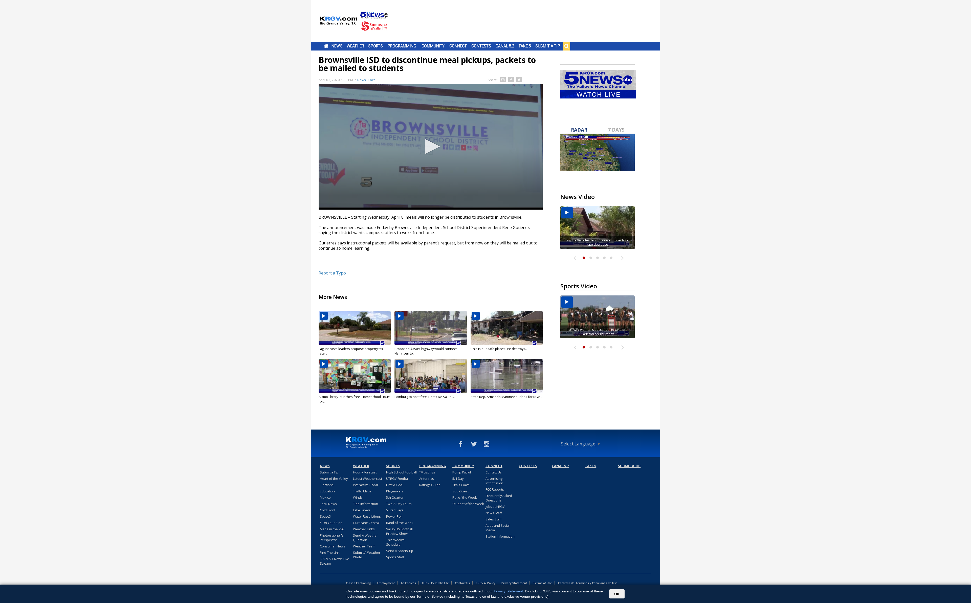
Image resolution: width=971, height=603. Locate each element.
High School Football (401, 472)
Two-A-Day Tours (399, 503)
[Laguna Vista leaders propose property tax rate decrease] (355, 328)
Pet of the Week (464, 497)
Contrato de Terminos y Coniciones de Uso (587, 583)
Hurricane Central (366, 522)
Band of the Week (399, 522)
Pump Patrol (461, 472)
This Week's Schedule (395, 542)
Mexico (325, 497)
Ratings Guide (429, 485)
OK (617, 594)
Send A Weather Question (365, 537)
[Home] (354, 21)
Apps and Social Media (498, 527)
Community (433, 45)
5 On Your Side (331, 522)
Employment (386, 583)
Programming (402, 45)
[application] (431, 147)
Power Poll (394, 516)
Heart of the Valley (334, 478)
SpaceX (325, 516)
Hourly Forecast (365, 472)
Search (566, 45)
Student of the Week (468, 503)
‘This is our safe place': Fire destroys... (499, 348)
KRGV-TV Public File (435, 583)
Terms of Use (542, 583)
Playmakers (395, 491)
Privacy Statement (514, 583)
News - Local (366, 80)
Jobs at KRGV (495, 506)
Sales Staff (494, 519)
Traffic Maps (362, 491)
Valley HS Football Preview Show (399, 531)
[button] (431, 146)
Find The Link (330, 552)
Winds (358, 497)
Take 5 (525, 45)
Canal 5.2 (505, 45)
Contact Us (494, 472)
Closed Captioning (358, 583)
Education (327, 491)
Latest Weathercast (367, 478)
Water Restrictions (367, 516)
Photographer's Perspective (332, 537)
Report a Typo (332, 273)
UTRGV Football (397, 478)
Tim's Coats (461, 485)
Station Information (500, 536)
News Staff (494, 513)
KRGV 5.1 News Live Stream (334, 561)
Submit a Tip (547, 45)
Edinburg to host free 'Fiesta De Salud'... (424, 396)
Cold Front (327, 510)
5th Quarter (395, 497)
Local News (328, 503)
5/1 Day (458, 478)
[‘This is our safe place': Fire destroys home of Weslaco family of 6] (507, 328)
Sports (375, 45)
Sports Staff (395, 557)
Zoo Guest (460, 491)
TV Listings (427, 472)
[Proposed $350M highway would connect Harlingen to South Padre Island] (430, 328)
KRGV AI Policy (485, 583)
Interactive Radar (365, 485)
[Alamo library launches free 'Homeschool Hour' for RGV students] (355, 376)
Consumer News (332, 546)
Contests (481, 45)
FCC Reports (495, 489)
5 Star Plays (394, 510)
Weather (355, 45)
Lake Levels (361, 510)
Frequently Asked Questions (499, 497)
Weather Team (364, 546)
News (337, 45)
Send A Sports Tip (399, 550)
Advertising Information (494, 480)
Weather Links (364, 529)
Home (326, 45)
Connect (458, 45)
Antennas (426, 478)
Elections (327, 485)
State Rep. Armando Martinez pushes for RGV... (506, 396)
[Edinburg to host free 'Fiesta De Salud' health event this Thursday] (430, 376)
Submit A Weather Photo (366, 554)
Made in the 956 (332, 529)
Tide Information (365, 503)
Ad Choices (408, 583)
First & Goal (394, 485)
